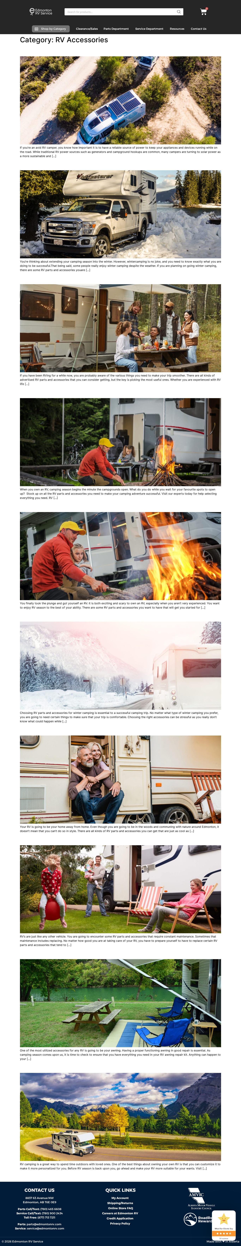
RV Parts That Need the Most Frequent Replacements (91, 838)
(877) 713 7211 (39, 1217)
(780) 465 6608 (39, 1209)
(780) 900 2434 (39, 1213)
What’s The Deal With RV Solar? (62, 50)
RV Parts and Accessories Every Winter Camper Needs (93, 615)
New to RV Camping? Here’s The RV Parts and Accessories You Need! (112, 505)
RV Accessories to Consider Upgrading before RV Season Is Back (107, 1066)
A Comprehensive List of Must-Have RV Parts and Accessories (103, 391)
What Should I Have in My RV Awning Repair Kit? (84, 952)
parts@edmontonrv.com (44, 1224)
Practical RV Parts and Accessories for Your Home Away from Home (110, 729)
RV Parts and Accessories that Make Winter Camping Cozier (100, 164)
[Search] (178, 11)
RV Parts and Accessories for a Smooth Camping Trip (91, 278)
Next (216, 1176)
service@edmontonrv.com (45, 1228)
